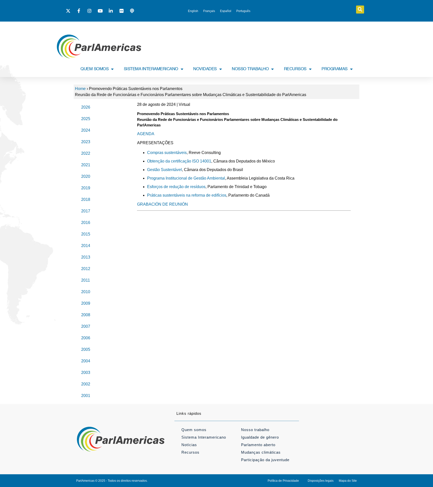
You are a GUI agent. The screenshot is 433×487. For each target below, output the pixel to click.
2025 (85, 119)
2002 (85, 384)
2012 (85, 269)
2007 (85, 326)
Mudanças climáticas (261, 452)
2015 (85, 234)
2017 (85, 211)
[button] (360, 10)
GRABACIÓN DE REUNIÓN (162, 204)
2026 (85, 107)
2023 (85, 142)
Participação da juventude (265, 460)
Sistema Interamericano (203, 437)
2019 (85, 188)
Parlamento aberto (258, 445)
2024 (85, 130)
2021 (85, 165)
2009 (85, 303)
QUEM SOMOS (94, 69)
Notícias (189, 445)
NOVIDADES (205, 69)
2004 (85, 361)
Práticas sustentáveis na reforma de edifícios (186, 195)
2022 (85, 153)
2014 (85, 245)
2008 (85, 315)
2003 (85, 372)
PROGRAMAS (334, 69)
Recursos (190, 452)
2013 (85, 257)
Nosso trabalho (255, 430)
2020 (85, 176)
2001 (85, 395)
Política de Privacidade (283, 480)
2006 (85, 338)
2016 (85, 222)
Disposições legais (321, 480)
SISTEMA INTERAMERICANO (151, 69)
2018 (85, 199)
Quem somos (193, 430)
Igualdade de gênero (260, 437)
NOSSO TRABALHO (250, 69)
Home (80, 89)
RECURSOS (295, 69)
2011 (85, 280)
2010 (85, 292)
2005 (85, 349)
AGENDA (145, 134)
